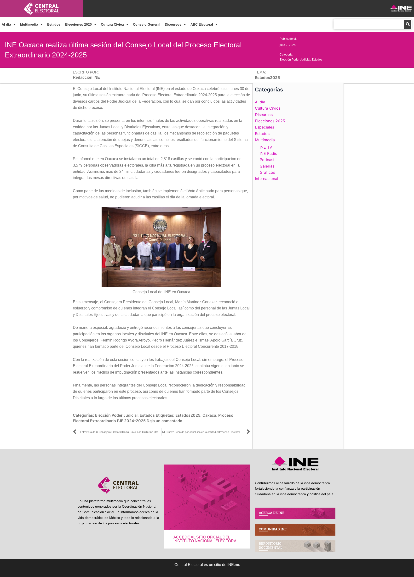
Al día (6, 24)
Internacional (266, 178)
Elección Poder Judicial (295, 59)
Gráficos (267, 172)
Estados (54, 24)
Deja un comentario (164, 420)
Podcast (267, 159)
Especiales (264, 127)
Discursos (173, 24)
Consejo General (146, 24)
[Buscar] (407, 24)
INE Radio (268, 153)
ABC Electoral (201, 24)
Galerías (267, 166)
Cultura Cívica (112, 24)
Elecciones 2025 (78, 24)
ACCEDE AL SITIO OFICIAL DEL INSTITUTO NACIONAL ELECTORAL (206, 539)
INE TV (266, 147)
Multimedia (29, 24)
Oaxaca (209, 415)
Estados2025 (187, 415)
